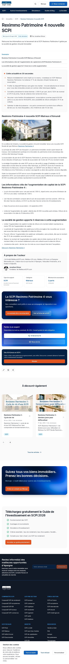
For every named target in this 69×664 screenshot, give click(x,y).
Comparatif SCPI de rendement (11, 600)
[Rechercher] (35, 4)
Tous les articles (33, 452)
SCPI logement (29, 613)
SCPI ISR (27, 640)
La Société (63, 11)
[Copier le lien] (3, 370)
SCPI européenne (52, 603)
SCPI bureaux (29, 600)
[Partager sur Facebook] (8, 370)
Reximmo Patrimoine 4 (26, 146)
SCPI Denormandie (7, 637)
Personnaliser (59, 653)
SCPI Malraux (6, 631)
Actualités (9, 19)
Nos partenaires (52, 637)
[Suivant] (10, 442)
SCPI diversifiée (29, 637)
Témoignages (51, 640)
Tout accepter (31, 653)
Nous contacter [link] (59, 4)
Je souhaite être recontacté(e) (18, 313)
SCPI (4, 11)
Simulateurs (36, 11)
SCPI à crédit (28, 628)
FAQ (48, 631)
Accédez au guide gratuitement (18, 542)
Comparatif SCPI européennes (11, 603)
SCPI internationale (52, 606)
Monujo (43, 4)
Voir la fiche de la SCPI (41, 313)
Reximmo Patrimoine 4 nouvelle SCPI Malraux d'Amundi (21, 58)
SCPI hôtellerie (29, 619)
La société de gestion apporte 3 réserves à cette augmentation (24, 66)
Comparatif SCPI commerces (10, 613)
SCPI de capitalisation (31, 634)
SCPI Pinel (5, 628)
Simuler (34, 361)
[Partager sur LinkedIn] (13, 370)
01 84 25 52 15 (36, 336)
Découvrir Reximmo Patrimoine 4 (13, 248)
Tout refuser (45, 653)
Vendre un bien (52, 628)
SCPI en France (52, 600)
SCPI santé (28, 616)
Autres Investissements (18, 11)
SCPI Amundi (51, 609)
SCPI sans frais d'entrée (32, 631)
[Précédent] (3, 442)
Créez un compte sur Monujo (17, 489)
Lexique (49, 634)
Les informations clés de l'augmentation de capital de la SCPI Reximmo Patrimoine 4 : (32, 62)
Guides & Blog (50, 11)
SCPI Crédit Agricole (53, 613)
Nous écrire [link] (36, 342)
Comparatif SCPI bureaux (9, 609)
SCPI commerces (30, 603)
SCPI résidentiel (29, 609)
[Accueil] (3, 19)
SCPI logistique (29, 606)
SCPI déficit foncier (7, 634)
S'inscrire (61, 567)
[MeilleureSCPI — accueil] (6, 3)
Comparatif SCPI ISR (8, 606)
